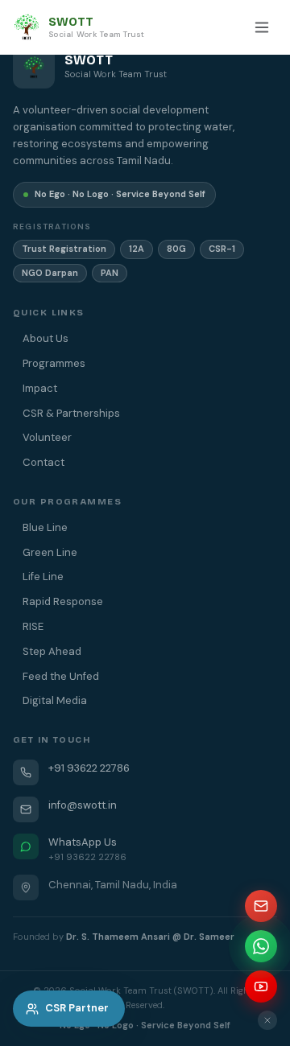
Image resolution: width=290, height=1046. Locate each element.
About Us (45, 338)
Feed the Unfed (61, 676)
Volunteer (47, 437)
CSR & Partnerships (71, 413)
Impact (40, 388)
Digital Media (55, 700)
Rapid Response (63, 601)
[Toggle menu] (261, 27)
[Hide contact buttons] (267, 1020)
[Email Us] (261, 906)
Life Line (43, 576)
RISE (33, 626)
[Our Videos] (261, 986)
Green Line (50, 552)
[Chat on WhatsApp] (261, 946)
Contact (43, 462)
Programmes (54, 363)
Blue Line (45, 527)
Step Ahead (52, 651)
